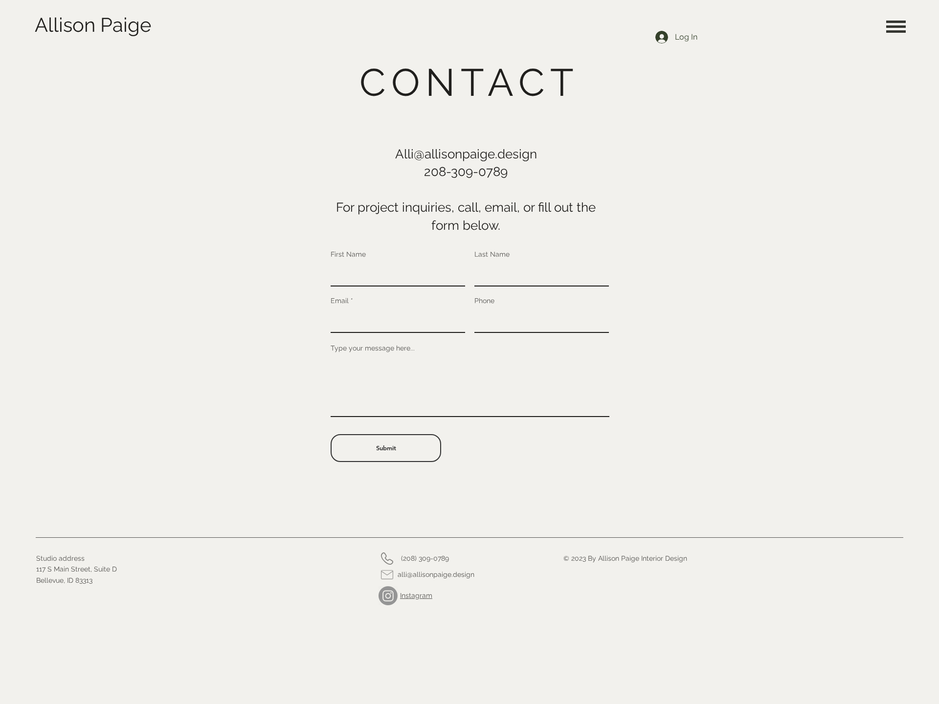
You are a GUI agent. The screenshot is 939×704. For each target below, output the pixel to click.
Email (340, 300)
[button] (896, 26)
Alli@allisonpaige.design (466, 154)
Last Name (492, 254)
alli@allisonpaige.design (436, 574)
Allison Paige (93, 24)
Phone (484, 300)
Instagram (416, 595)
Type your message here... (373, 348)
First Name (348, 254)
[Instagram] (388, 595)
